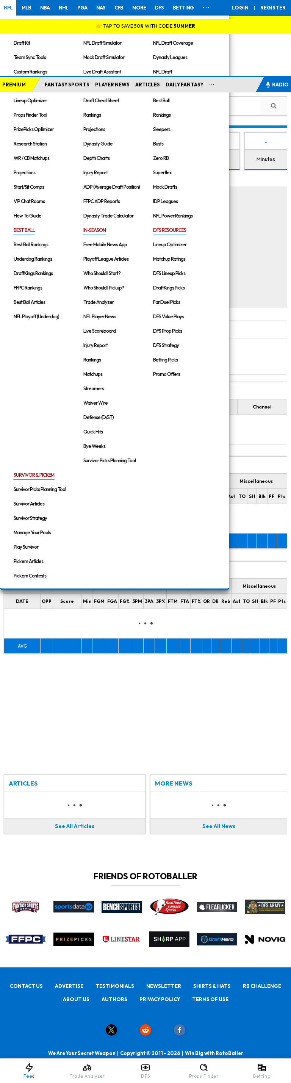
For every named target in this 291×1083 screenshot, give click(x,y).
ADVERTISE (69, 986)
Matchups (92, 374)
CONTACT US (26, 986)
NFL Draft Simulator (102, 43)
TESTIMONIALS (114, 986)
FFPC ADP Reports (101, 201)
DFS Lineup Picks (169, 273)
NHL (63, 8)
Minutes (266, 159)
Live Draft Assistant (102, 72)
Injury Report (95, 172)
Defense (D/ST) (98, 417)
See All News (218, 826)
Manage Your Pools (32, 532)
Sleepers (161, 129)
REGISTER (273, 8)
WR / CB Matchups (31, 158)
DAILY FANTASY (184, 84)
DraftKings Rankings (33, 273)
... (212, 83)
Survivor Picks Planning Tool (109, 460)
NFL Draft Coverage (173, 43)
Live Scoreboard (99, 331)
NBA (45, 8)
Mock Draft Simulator (103, 57)
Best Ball (161, 100)
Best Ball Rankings (31, 244)
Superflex (162, 172)
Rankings (92, 115)
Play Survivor (26, 547)
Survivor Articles (29, 504)
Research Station (30, 144)
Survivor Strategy (30, 518)
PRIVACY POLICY (159, 999)
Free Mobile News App (105, 244)
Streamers (93, 388)
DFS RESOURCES (169, 230)
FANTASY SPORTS (67, 84)
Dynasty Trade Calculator (108, 216)
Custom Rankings (30, 72)
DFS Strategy (166, 345)
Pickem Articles (28, 561)
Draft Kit (22, 43)
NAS (100, 8)
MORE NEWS (173, 783)
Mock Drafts (165, 187)
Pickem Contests (30, 576)
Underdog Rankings (33, 259)
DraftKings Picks (169, 288)
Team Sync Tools (30, 57)
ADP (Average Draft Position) (111, 187)
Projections (24, 172)
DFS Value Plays (168, 316)
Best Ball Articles (29, 302)
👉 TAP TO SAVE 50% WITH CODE (145, 26)
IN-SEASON (94, 230)
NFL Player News (99, 316)
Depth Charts (96, 158)
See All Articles (74, 826)
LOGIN (240, 8)
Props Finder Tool (30, 115)
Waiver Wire (95, 403)
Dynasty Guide (98, 144)
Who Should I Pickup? (103, 288)
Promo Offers (166, 374)
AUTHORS (114, 999)
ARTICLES (147, 84)
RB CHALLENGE (262, 986)
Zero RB (161, 158)
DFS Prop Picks (167, 331)
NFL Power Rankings (172, 216)
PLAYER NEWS (112, 84)
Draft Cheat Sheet (101, 100)
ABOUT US (76, 999)
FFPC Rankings (28, 288)
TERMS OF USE (210, 999)
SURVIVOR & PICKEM (34, 475)
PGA (82, 8)
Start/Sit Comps (29, 187)
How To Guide (27, 216)
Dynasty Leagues (170, 57)
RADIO (280, 84)
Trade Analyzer (98, 302)
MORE (139, 8)
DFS (159, 8)
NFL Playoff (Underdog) (36, 316)
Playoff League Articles (105, 259)
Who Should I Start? (101, 273)
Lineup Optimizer (30, 100)
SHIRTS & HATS (212, 986)
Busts (158, 144)
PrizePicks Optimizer (34, 129)
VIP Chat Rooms (29, 201)
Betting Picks (165, 360)
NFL (8, 8)
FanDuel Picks (166, 302)
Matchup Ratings (169, 259)
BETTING (183, 8)
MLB (26, 8)
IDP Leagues (165, 201)
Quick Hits (93, 432)
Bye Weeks (94, 446)
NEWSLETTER (163, 986)
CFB (118, 8)
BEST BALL (24, 230)
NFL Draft (162, 72)
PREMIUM (14, 84)
